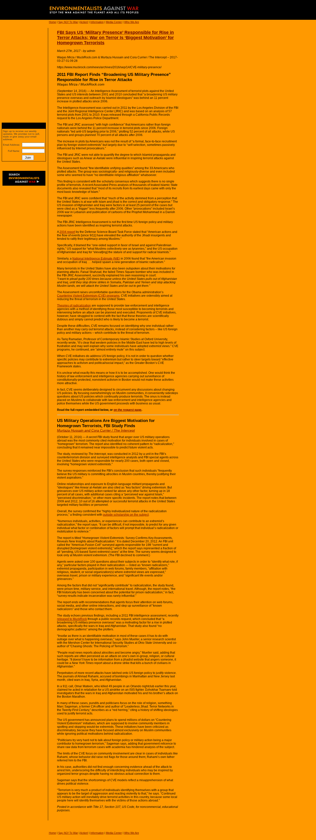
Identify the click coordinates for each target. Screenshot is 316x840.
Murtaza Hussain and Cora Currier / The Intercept (96, 430)
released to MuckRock (72, 619)
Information (97, 22)
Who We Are (131, 22)
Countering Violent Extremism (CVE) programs (88, 295)
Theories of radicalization (74, 305)
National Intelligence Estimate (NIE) (96, 258)
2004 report (67, 232)
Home (52, 22)
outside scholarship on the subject (126, 514)
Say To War (68, 22)
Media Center (114, 22)
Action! (84, 22)
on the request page (127, 410)
